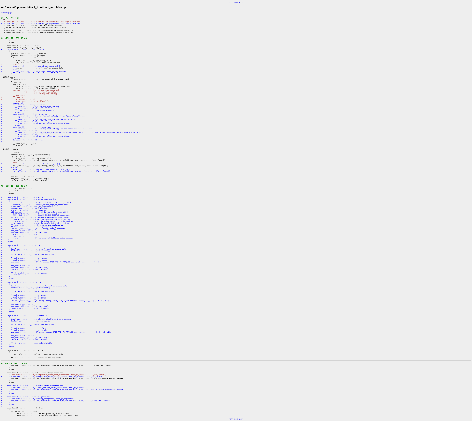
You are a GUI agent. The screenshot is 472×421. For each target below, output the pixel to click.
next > (241, 2)
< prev (230, 2)
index (236, 2)
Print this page (6, 12)
